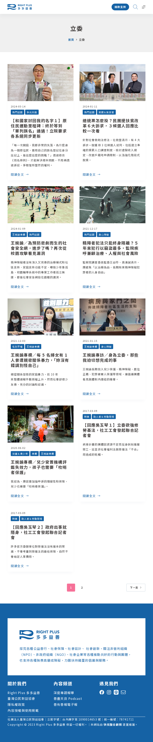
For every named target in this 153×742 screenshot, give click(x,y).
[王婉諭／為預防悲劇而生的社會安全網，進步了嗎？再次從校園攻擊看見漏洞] (41, 204)
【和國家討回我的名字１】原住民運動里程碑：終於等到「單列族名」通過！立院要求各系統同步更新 (39, 128)
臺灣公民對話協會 (21, 698)
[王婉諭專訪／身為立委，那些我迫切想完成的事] (112, 316)
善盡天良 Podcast (68, 698)
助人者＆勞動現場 (103, 416)
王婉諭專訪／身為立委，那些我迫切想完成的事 (111, 357)
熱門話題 (17, 112)
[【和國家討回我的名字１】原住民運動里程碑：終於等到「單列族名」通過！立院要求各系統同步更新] (41, 82)
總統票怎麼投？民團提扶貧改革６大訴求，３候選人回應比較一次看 (111, 126)
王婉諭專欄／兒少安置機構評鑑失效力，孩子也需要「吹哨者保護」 (39, 467)
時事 (86, 416)
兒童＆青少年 (20, 453)
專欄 (34, 453)
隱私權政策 (16, 704)
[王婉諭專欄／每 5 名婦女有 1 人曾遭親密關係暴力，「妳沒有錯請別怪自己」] (41, 316)
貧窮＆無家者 (106, 112)
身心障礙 (104, 234)
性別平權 (17, 346)
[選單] (143, 7)
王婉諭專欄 (18, 234)
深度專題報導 (64, 692)
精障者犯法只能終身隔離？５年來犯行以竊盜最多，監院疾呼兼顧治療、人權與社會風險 (111, 248)
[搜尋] (135, 7)
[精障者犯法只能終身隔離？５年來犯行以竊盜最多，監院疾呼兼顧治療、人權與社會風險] (112, 204)
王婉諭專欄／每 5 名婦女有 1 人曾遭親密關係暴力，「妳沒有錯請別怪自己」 (40, 360)
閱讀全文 (17, 174)
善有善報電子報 (66, 704)
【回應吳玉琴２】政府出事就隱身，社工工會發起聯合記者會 (39, 532)
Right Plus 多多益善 (24, 692)
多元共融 (32, 112)
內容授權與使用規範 (23, 710)
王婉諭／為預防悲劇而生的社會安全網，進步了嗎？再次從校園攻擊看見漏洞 (39, 248)
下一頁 (134, 587)
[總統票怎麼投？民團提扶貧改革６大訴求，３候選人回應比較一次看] (112, 82)
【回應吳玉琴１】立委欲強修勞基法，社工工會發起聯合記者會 (111, 430)
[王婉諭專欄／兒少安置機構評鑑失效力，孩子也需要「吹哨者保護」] (41, 424)
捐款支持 (120, 7)
